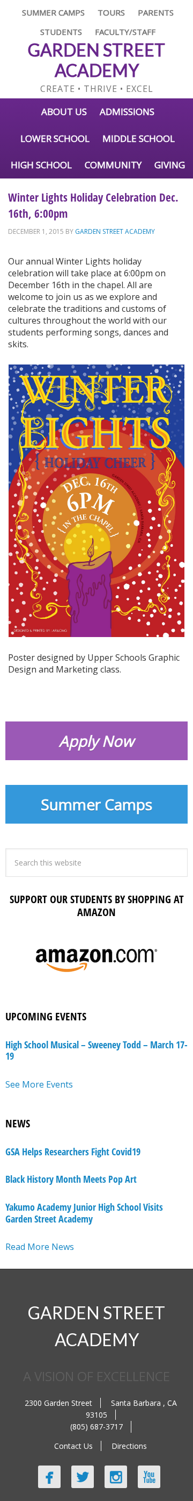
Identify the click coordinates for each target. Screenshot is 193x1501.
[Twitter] (82, 1477)
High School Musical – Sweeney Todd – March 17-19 (96, 1050)
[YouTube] (149, 1477)
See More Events (39, 1084)
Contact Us (73, 1446)
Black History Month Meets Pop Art (71, 1179)
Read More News (39, 1247)
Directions (129, 1446)
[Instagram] (116, 1477)
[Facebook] (49, 1477)
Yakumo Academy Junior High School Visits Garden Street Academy (84, 1212)
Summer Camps (96, 804)
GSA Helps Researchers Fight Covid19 (72, 1151)
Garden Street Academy (96, 60)
